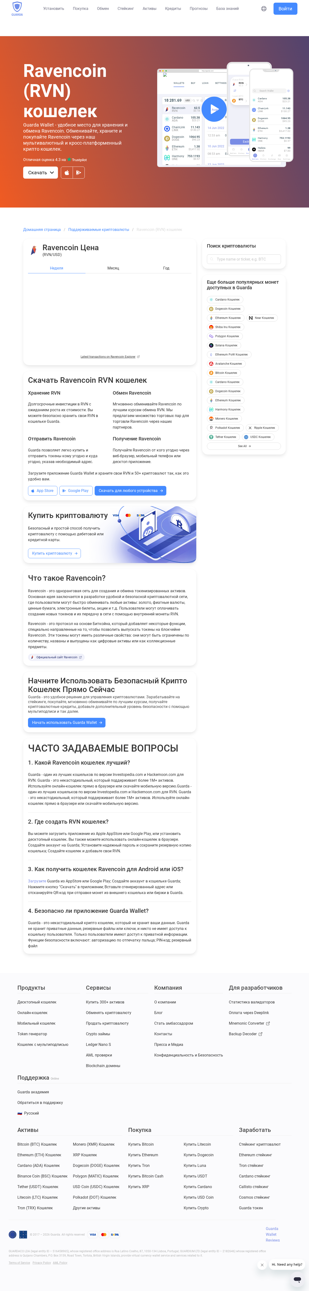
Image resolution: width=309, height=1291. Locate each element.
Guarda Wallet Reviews (273, 1234)
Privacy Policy (42, 1262)
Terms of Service (19, 1262)
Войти (285, 9)
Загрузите (37, 881)
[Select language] (264, 8)
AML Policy (60, 1262)
